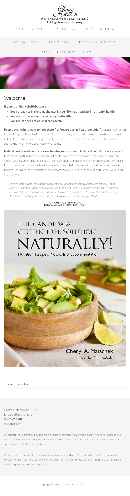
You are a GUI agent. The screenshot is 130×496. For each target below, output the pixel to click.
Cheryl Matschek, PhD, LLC (65, 14)
